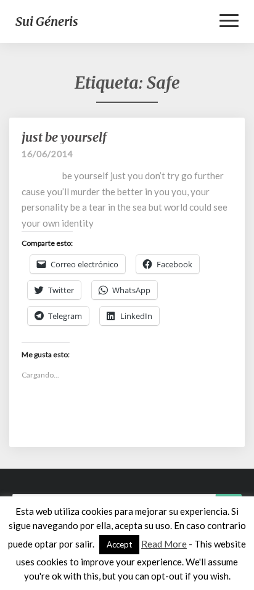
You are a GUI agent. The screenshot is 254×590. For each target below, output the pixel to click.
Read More (164, 543)
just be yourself (64, 137)
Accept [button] (119, 544)
